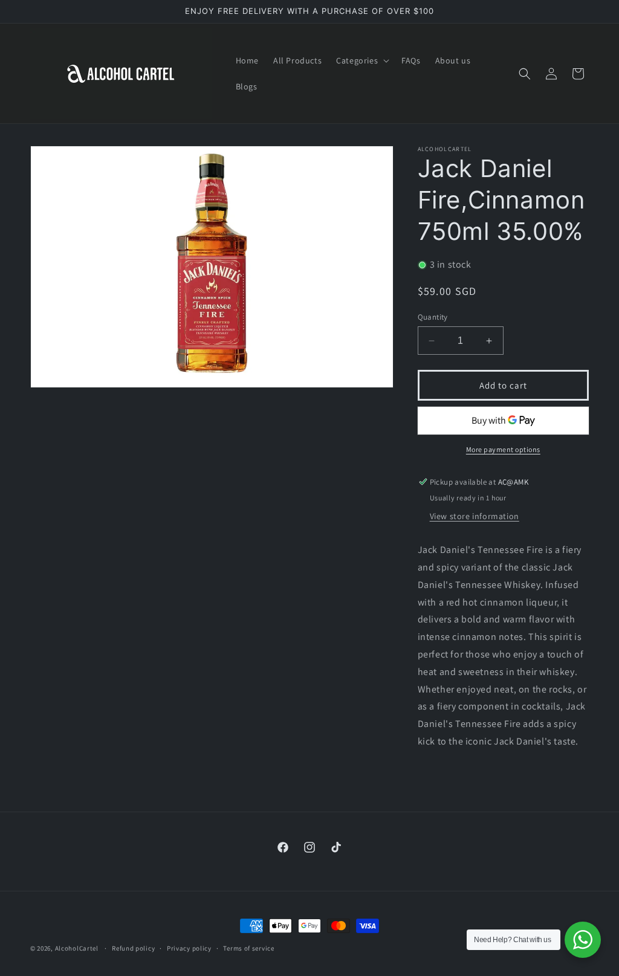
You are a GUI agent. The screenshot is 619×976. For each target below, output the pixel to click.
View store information (474, 516)
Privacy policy (189, 948)
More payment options (503, 449)
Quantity (433, 317)
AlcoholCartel (77, 948)
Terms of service (248, 948)
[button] (361, 60)
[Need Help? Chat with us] (583, 940)
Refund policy (133, 948)
